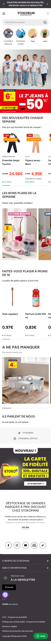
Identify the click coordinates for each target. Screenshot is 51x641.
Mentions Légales (9, 626)
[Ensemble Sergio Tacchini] (13, 143)
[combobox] (25, 22)
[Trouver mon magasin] (48, 13)
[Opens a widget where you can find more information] (40, 636)
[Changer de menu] (3, 13)
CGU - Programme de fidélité (14, 617)
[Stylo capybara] (13, 296)
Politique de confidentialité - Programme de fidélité (23, 622)
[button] (3, 4)
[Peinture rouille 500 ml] (36, 296)
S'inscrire (9, 587)
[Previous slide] (14, 108)
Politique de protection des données (17, 631)
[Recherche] (45, 22)
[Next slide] (36, 108)
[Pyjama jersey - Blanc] (36, 143)
